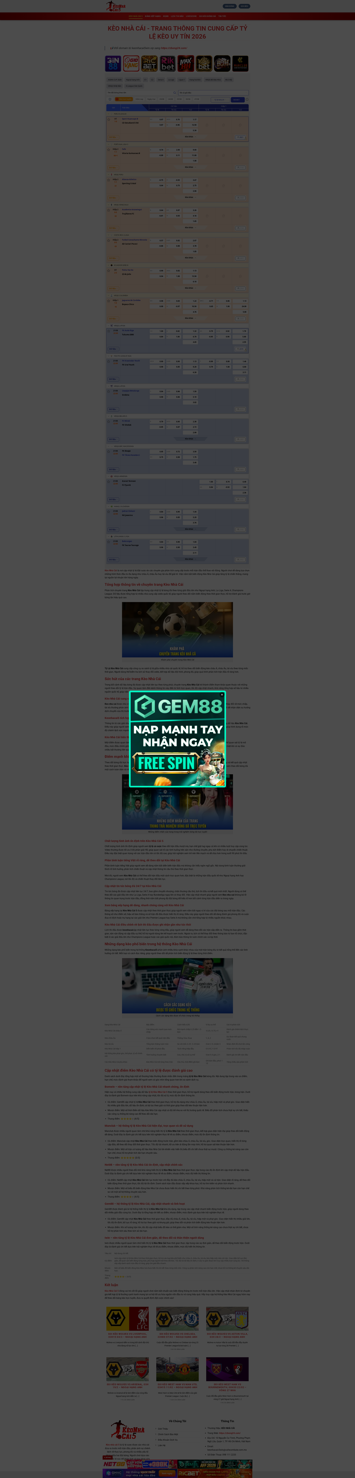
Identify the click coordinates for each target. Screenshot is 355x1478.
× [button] (222, 695)
